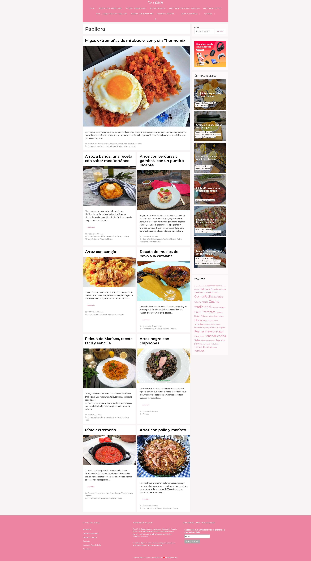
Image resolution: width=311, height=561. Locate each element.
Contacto (86, 541)
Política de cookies (90, 537)
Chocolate (215, 289)
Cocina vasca (157, 239)
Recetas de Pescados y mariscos (184, 8)
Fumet (119, 236)
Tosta (216, 344)
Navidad (199, 324)
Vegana (214, 347)
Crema (222, 307)
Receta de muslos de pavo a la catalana (159, 253)
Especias (219, 312)
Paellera (120, 146)
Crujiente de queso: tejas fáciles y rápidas (210, 94)
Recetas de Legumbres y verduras (101, 493)
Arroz (90, 314)
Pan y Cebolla (155, 3)
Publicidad (86, 549)
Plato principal (129, 146)
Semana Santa (205, 344)
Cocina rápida (201, 302)
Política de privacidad (91, 533)
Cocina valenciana (109, 236)
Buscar (197, 27)
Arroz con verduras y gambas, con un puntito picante (162, 160)
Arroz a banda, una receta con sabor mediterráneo (108, 158)
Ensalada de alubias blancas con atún (206, 221)
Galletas (211, 316)
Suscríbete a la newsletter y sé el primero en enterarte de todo (204, 531)
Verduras (199, 350)
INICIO (92, 8)
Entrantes (208, 312)
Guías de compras (189, 14)
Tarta (213, 344)
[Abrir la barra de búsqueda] (155, 19)
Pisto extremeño (100, 430)
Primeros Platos (105, 239)
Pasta (87, 420)
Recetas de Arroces (95, 234)
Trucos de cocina (201, 105)
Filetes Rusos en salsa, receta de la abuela (208, 189)
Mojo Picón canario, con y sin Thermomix (210, 252)
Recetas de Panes (135, 144)
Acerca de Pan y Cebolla (92, 545)
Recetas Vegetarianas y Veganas (111, 14)
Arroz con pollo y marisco (163, 430)
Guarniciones (218, 316)
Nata (216, 320)
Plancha (197, 328)
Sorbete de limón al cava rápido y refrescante (209, 157)
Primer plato (120, 314)
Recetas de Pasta (158, 8)
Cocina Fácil (147, 239)
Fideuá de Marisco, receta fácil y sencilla (109, 340)
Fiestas (196, 316)
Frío (202, 315)
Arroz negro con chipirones (154, 340)
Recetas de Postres (212, 8)
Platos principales (92, 239)
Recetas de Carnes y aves (110, 8)
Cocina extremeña (95, 146)
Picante (173, 239)
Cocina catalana (149, 329)
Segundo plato (210, 340)
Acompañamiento (199, 286)
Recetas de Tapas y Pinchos (205, 103)
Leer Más (91, 227)
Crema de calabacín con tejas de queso (209, 126)
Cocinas (208, 14)
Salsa (120, 498)
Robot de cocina (215, 336)
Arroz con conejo (100, 251)
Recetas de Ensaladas (136, 8)
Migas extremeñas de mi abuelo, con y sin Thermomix (135, 40)
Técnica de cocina (203, 347)
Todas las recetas (165, 14)
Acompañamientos (213, 286)
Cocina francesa (211, 292)
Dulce (197, 312)
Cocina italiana (217, 297)
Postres (199, 331)
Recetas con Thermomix (142, 14)
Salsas (203, 340)
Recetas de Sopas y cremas (205, 137)
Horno (199, 320)
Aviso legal (87, 529)
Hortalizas (106, 498)
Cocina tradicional (110, 146)
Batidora (205, 289)
